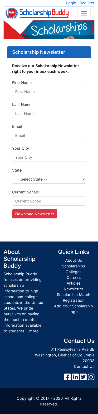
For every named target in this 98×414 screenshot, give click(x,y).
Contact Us (84, 366)
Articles (73, 283)
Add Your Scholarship (73, 306)
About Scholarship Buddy (19, 258)
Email (17, 126)
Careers (74, 277)
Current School (25, 192)
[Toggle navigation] (84, 13)
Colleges (73, 271)
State (17, 170)
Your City (20, 148)
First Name (22, 82)
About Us (73, 260)
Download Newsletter (34, 214)
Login (71, 2)
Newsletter (73, 288)
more (34, 331)
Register (87, 2)
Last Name (21, 104)
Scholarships (73, 266)
